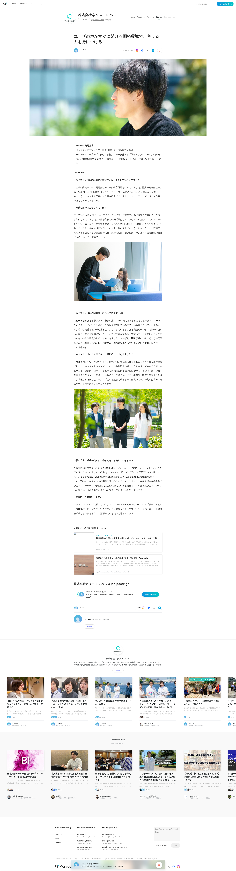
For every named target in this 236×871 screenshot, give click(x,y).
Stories (159, 17)
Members (150, 17)
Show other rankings (117, 743)
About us (141, 17)
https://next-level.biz (97, 20)
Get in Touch (162, 845)
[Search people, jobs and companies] (210, 3)
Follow (84, 20)
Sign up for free (225, 4)
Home (132, 17)
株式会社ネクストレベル (97, 15)
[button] (63, 827)
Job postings (169, 17)
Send (175, 845)
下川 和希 (82, 49)
